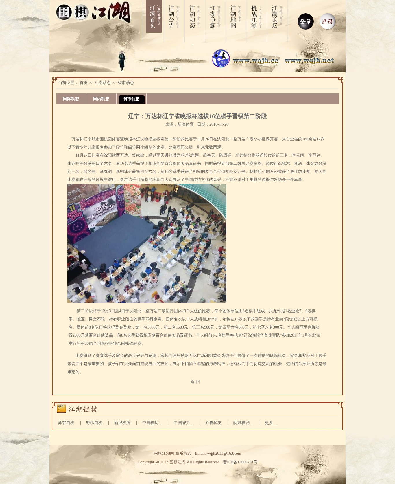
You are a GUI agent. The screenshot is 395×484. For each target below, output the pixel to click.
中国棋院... (152, 423)
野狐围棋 (94, 423)
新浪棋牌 (122, 423)
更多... (270, 423)
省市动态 (126, 82)
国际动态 (71, 99)
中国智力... (183, 423)
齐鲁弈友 (213, 423)
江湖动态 (103, 82)
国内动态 (101, 99)
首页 (84, 82)
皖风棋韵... (243, 423)
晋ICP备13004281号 (240, 462)
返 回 (195, 382)
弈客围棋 (66, 423)
